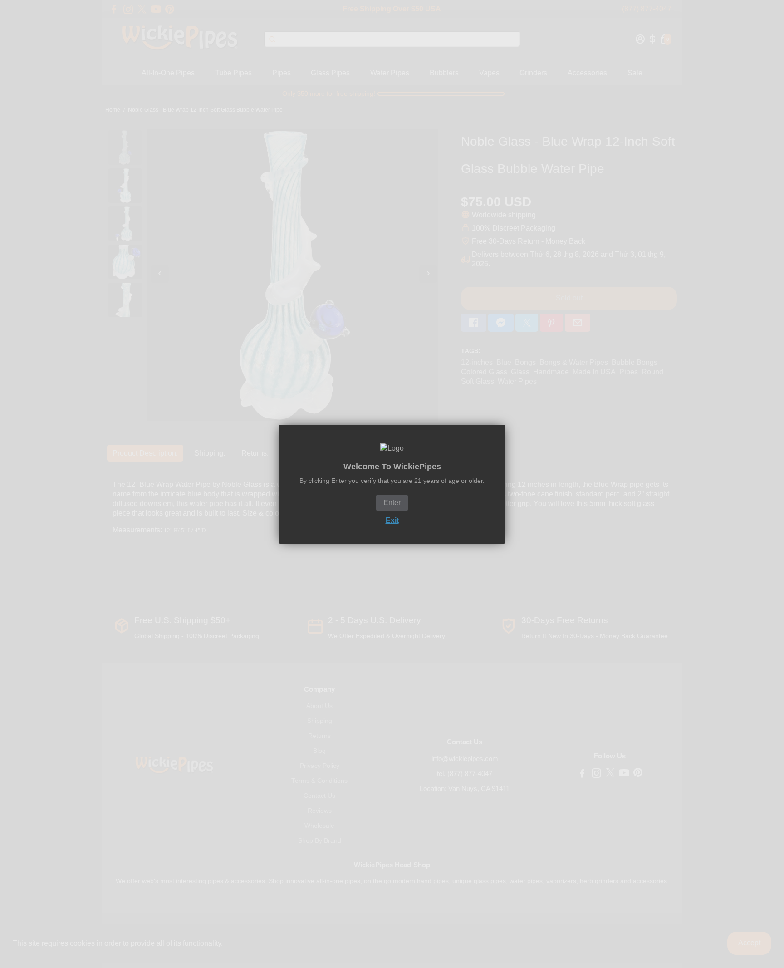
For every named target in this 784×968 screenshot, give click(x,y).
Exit (392, 520)
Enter (392, 502)
